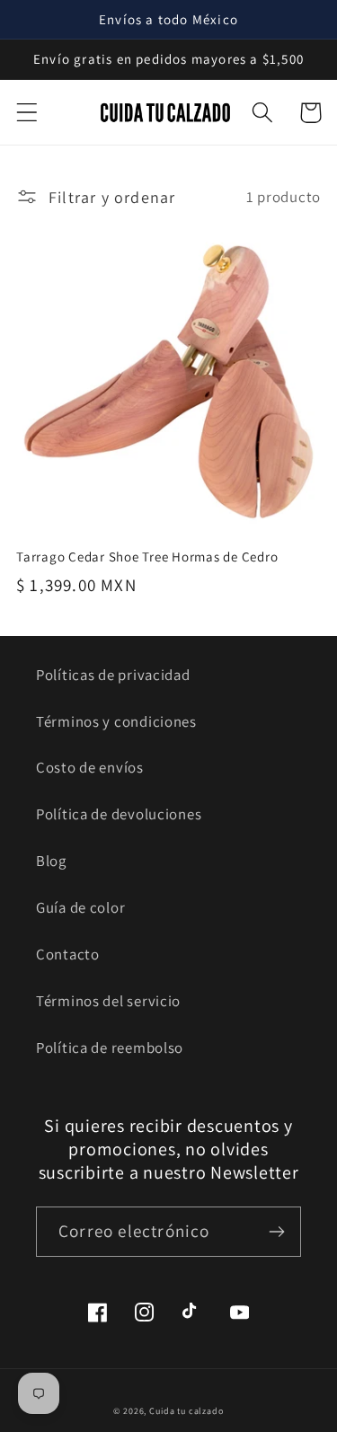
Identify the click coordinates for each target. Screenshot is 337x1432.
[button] (27, 113)
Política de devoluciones (118, 814)
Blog (51, 861)
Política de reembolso (109, 1047)
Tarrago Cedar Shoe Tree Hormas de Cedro (147, 556)
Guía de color (80, 907)
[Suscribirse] (276, 1232)
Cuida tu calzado (186, 1411)
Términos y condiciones (116, 721)
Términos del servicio (108, 1001)
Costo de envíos (90, 767)
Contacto (68, 954)
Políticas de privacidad (113, 675)
